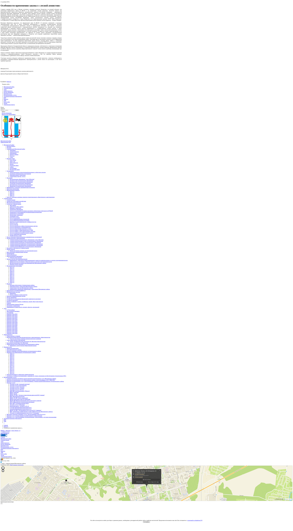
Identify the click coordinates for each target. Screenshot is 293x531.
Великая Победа (11, 146)
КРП (5, 420)
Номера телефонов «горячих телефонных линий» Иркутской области (25, 301)
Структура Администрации (14, 204)
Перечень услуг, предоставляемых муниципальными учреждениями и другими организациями (31, 417)
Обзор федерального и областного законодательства (20, 374)
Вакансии (9, 283)
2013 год (12, 371)
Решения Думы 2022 (12, 327)
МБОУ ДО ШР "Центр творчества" (19, 398)
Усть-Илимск (13, 168)
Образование (13, 153)
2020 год (12, 274)
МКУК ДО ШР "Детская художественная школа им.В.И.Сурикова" (27, 395)
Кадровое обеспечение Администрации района (22, 285)
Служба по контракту (12, 300)
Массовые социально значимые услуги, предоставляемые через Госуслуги (26, 414)
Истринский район (15, 169)
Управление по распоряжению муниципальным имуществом (26, 212)
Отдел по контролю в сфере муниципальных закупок (24, 226)
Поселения (9, 178)
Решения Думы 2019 (12, 323)
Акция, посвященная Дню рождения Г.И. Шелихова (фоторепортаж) (27, 341)
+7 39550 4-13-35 (5, 432)
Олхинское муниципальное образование (20, 183)
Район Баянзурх (14, 162)
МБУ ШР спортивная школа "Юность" (20, 391)
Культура (12, 156)
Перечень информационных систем (16, 296)
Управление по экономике (17, 213)
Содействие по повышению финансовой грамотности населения (24, 299)
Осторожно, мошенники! (13, 305)
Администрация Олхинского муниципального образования (25, 242)
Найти (17, 110)
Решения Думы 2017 (12, 321)
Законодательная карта (13, 348)
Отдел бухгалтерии (15, 217)
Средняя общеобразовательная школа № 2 (21, 407)
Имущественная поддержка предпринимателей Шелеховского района (28, 263)
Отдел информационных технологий (19, 219)
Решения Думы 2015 (12, 318)
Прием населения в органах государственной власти (23, 250)
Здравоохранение (14, 151)
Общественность (8, 334)
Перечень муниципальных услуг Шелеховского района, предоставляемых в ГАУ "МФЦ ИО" (31, 380)
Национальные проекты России (15, 304)
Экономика (13, 150)
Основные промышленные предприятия (20, 173)
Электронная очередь (6, 456)
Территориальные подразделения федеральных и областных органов (28, 172)
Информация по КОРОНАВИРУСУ (16, 290)
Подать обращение (11, 297)
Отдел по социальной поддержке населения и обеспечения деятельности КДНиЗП (31, 211)
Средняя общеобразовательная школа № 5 (21, 409)
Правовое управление (15, 208)
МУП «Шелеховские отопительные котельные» (22, 402)
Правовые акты (8, 347)
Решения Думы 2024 (12, 330)
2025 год (12, 194)
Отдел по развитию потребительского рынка (21, 233)
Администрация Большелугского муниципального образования (26, 241)
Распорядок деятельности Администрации (18, 248)
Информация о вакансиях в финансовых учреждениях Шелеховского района (30, 289)
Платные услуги (11, 382)
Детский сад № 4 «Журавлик (17, 404)
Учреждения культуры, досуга (17, 176)
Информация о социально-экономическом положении (21, 187)
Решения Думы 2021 (12, 326)
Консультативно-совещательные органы (17, 252)
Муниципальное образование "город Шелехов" (22, 179)
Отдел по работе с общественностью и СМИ (21, 230)
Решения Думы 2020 (12, 325)
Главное (9, 303)
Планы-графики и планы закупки (18, 294)
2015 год (12, 267)
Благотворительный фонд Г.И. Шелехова (17, 343)
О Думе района (11, 310)
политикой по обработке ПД (194, 520)
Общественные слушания (13, 336)
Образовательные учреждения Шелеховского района (23, 286)
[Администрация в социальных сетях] (1, 459)
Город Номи (13, 160)
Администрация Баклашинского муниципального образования (26, 245)
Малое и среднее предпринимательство (17, 259)
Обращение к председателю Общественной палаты (23, 345)
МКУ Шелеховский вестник (17, 396)
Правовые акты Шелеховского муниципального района (21, 352)
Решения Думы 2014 (12, 316)
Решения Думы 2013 (12, 315)
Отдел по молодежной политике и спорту (21, 228)
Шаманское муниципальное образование (20, 186)
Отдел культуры (14, 224)
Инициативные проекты (13, 190)
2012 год (12, 373)
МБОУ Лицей (13, 393)
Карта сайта (4, 454)
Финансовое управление (16, 215)
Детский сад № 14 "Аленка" (17, 388)
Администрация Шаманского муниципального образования (25, 246)
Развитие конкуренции (16, 257)
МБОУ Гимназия (14, 392)
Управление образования (16, 209)
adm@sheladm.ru (5, 433)
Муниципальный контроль (14, 202)
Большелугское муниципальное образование (21, 180)
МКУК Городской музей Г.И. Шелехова (20, 399)
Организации (10, 171)
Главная (3, 437)
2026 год (12, 195)
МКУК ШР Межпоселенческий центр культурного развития (25, 400)
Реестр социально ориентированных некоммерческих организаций (24, 237)
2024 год (12, 193)
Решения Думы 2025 (12, 332)
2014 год (12, 370)
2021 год (12, 275)
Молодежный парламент (13, 311)
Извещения (13, 293)
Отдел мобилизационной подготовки (19, 220)
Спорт (11, 157)
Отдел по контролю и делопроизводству (20, 227)
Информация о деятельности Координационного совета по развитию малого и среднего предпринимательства (39, 260)
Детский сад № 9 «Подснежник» (18, 385)
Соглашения (10, 312)
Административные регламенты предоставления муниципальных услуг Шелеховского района (31, 378)
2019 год (12, 272)
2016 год (12, 268)
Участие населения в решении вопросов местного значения (25, 338)
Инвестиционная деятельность (15, 256)
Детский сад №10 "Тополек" (17, 387)
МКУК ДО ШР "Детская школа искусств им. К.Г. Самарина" (25, 410)
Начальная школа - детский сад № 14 (19, 406)
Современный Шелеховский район (16, 149)
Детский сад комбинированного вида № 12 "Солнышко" (24, 413)
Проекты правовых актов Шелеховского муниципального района (24, 351)
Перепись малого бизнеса (16, 264)
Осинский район (14, 165)
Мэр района (13, 205)
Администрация (8, 198)
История (9, 147)
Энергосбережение (12, 255)
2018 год (12, 271)
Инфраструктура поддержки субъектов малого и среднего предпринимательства (31, 261)
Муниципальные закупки (13, 292)
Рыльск (12, 164)
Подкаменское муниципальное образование (21, 184)
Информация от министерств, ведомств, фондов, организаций (23, 307)
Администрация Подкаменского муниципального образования (26, 244)
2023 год (12, 191)
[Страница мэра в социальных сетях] (1, 462)
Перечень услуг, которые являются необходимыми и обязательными (24, 415)
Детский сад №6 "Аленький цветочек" (20, 384)
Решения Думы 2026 (12, 333)
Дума (5, 308)
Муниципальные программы (14, 266)
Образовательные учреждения (17, 175)
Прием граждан (11, 249)
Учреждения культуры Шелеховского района (21, 288)
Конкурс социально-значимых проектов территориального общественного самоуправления (30, 197)
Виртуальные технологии (17, 465)
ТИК (5, 421)
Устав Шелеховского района (14, 349)
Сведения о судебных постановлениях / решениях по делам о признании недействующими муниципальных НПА (36, 376)
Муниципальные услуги (10, 377)
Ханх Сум (12, 161)
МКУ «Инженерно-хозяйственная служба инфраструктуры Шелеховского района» (31, 411)
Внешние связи (11, 158)
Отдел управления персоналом (18, 234)
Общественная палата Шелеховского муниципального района (23, 344)
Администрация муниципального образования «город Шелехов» (27, 239)
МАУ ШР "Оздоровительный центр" (19, 403)
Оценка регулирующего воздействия (16, 201)
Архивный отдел (14, 216)
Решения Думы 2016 (12, 319)
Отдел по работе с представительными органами (22, 231)
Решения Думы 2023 (12, 329)
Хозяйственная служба (16, 235)
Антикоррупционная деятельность (13, 418)
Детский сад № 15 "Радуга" (17, 389)
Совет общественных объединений (16, 340)
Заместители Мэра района (16, 206)
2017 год (12, 270)
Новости (9, 81)
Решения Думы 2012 (12, 314)
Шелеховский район (9, 145)
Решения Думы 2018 (12, 322)
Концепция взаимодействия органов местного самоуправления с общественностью (28, 337)
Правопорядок (10, 253)
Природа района (14, 154)
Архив (2, 455)
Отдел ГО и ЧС (14, 223)
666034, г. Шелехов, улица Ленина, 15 (10, 430)
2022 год (12, 277)
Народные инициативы (13, 189)
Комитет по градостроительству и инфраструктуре (23, 222)
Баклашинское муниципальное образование (21, 182)
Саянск (12, 167)
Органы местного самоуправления (16, 238)
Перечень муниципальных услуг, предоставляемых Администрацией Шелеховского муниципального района (35, 381)
